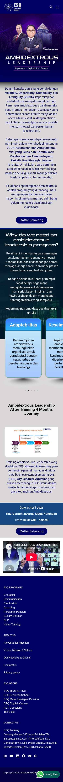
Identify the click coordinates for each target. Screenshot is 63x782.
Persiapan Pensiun (15, 611)
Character (9, 595)
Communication (13, 599)
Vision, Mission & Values (18, 650)
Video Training (12, 624)
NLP (6, 620)
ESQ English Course (16, 703)
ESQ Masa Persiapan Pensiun (21, 699)
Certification (10, 603)
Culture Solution (13, 616)
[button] (57, 6)
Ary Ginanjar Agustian (16, 642)
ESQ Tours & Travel (15, 690)
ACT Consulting (13, 707)
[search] (51, 7)
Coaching (9, 607)
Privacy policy (12, 672)
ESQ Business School (16, 695)
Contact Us (10, 665)
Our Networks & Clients (17, 657)
